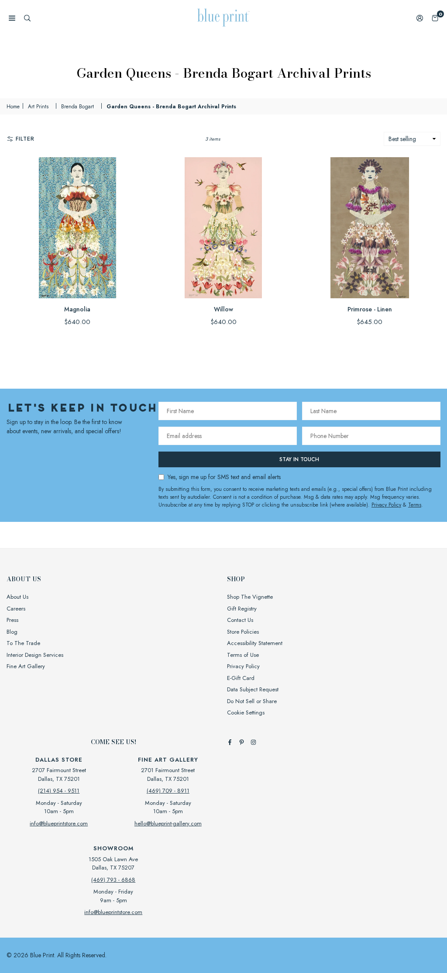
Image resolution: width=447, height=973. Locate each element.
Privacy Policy (386, 505)
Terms (414, 505)
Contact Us (240, 620)
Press (12, 620)
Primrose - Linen (369, 309)
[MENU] (12, 18)
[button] (435, 18)
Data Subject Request (253, 689)
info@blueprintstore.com (59, 823)
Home (13, 106)
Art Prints (38, 106)
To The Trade (23, 643)
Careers (16, 608)
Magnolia (77, 309)
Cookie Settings (246, 712)
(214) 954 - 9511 (58, 791)
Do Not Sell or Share (252, 701)
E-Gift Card (240, 678)
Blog (12, 632)
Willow (223, 309)
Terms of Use (243, 655)
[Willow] (223, 227)
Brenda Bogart (77, 106)
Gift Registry (242, 608)
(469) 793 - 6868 (113, 880)
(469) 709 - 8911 (168, 791)
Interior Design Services (35, 655)
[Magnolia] (77, 227)
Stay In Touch (299, 459)
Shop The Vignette (250, 597)
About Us (17, 597)
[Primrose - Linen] (369, 227)
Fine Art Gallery (26, 666)
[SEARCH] (27, 18)
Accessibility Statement (254, 643)
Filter (25, 139)
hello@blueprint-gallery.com (168, 823)
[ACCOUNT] (419, 18)
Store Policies (243, 632)
